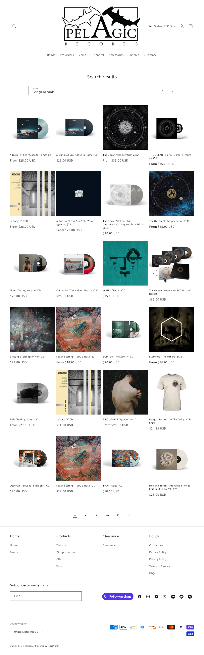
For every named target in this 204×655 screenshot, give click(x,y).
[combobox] (102, 90)
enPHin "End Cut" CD (115, 290)
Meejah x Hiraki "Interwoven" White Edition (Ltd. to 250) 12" (169, 487)
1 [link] (75, 514)
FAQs (152, 573)
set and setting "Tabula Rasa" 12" (76, 356)
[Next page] (129, 514)
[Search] (171, 90)
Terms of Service (159, 566)
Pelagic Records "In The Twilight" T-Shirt (170, 421)
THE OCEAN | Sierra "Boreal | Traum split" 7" (170, 156)
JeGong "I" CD (64, 419)
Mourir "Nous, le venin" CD (25, 290)
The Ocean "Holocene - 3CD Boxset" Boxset (170, 292)
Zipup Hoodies (65, 552)
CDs (58, 559)
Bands (14, 552)
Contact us (156, 545)
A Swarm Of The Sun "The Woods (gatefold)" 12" (75, 223)
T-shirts (61, 545)
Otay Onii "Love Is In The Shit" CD (29, 485)
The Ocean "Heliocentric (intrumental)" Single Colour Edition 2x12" (124, 224)
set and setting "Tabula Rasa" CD (75, 485)
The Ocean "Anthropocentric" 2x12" (170, 221)
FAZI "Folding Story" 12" (24, 419)
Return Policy (158, 552)
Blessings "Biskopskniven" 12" (27, 356)
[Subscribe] (77, 596)
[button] (14, 26)
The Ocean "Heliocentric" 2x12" (121, 155)
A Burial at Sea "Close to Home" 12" (31, 155)
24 (118, 514)
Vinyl (59, 566)
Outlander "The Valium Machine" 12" (77, 290)
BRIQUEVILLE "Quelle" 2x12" (119, 419)
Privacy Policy (158, 559)
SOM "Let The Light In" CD (118, 356)
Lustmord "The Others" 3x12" (166, 356)
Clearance (109, 545)
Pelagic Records (26, 645)
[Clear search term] (162, 90)
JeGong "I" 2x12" (20, 221)
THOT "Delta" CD (113, 485)
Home (14, 545)
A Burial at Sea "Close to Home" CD (77, 155)
